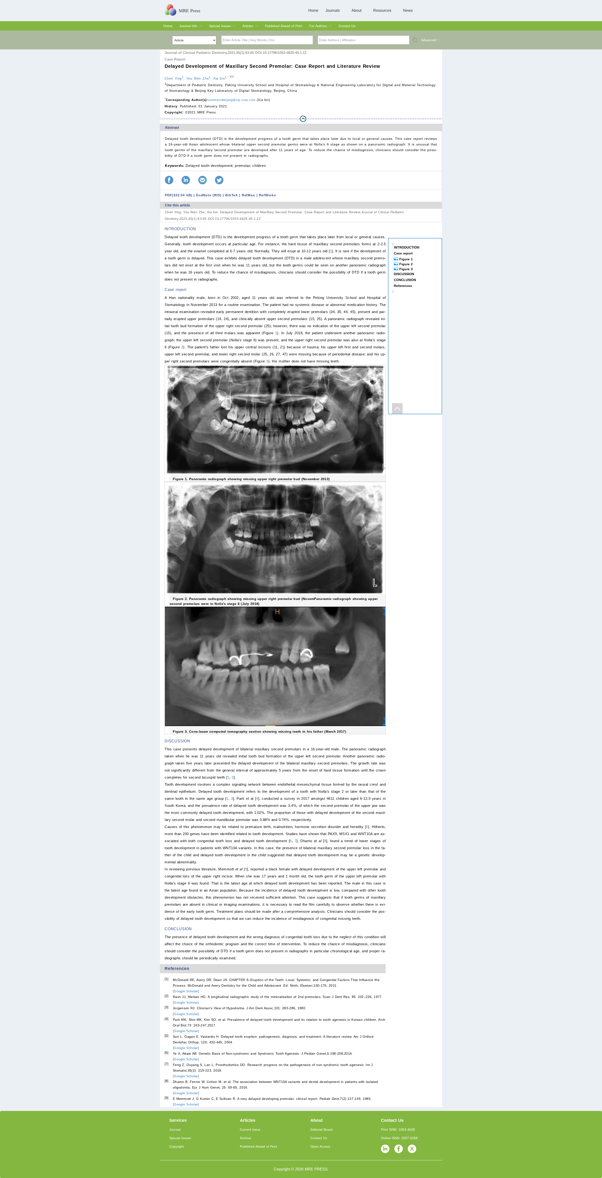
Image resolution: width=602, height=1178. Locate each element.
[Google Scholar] (186, 991)
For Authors (318, 26)
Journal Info (188, 26)
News (408, 10)
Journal (174, 1129)
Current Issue (250, 1129)
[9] (166, 1098)
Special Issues (220, 26)
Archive (245, 1138)
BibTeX (231, 195)
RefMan (248, 195)
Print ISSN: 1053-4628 (398, 1129)
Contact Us (347, 26)
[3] (166, 1007)
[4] (166, 1019)
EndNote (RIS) (208, 195)
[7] (166, 1064)
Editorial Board (321, 1129)
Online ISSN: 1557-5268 (399, 1138)
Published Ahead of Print (283, 26)
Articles (247, 26)
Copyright (176, 1146)
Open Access (320, 1146)
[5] (166, 1035)
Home (313, 10)
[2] (166, 996)
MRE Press (189, 10)
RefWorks (267, 195)
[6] (166, 1052)
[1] (166, 979)
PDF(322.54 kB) (178, 195)
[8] (166, 1081)
